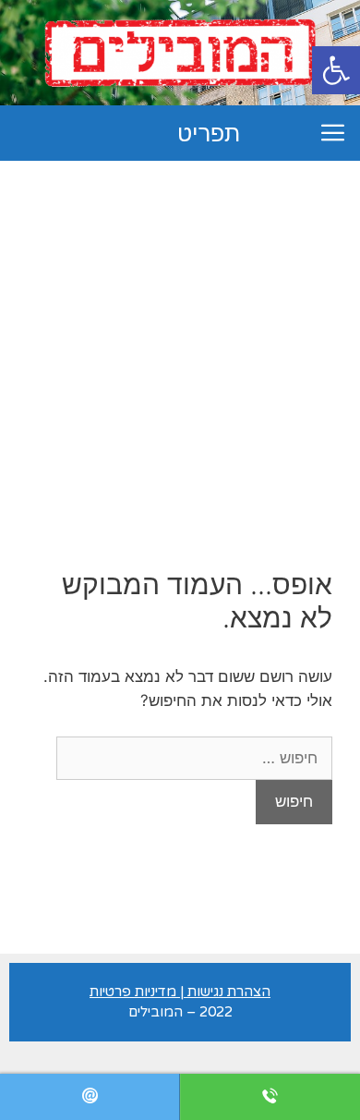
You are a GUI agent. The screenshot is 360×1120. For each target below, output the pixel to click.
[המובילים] (180, 52)
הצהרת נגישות (228, 991)
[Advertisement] (180, 350)
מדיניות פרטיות (133, 991)
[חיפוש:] (194, 758)
